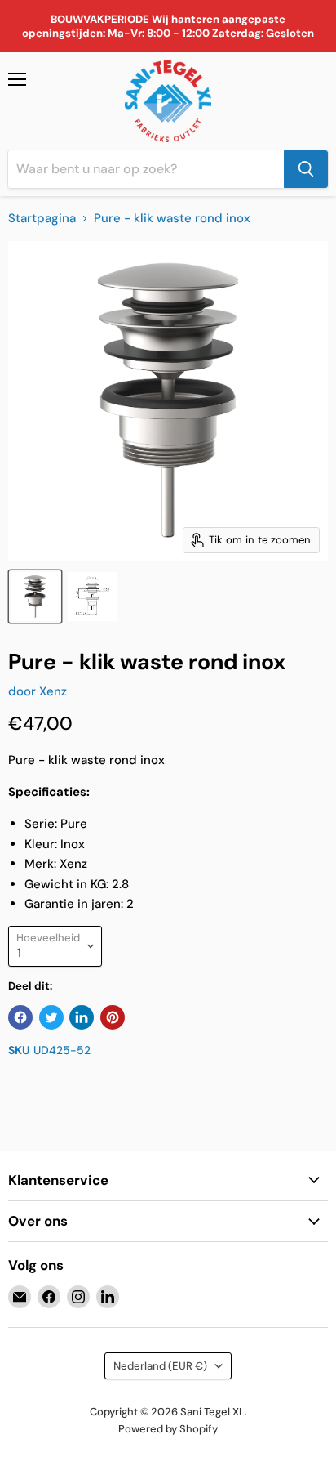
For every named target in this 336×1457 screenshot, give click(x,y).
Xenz (53, 691)
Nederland (160, 1366)
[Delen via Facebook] (20, 1017)
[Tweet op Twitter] (51, 1017)
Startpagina (42, 219)
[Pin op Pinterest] (112, 1017)
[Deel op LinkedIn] (81, 1017)
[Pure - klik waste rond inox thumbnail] (35, 596)
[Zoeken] (306, 169)
